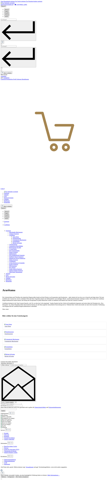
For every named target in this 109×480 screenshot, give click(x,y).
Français (7, 14)
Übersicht (3, 79)
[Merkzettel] (1, 68)
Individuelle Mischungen (16, 232)
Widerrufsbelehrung (9, 461)
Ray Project (12, 267)
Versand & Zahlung (9, 438)
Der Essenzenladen (14, 250)
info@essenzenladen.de (7, 4)
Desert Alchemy (13, 252)
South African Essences (15, 269)
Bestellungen (25, 79)
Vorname (3, 404)
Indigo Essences (13, 260)
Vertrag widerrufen (9, 439)
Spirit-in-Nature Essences (16, 270)
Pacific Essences (13, 264)
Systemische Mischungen (19, 240)
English (6, 11)
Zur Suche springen (20, 1)
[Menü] (2, 42)
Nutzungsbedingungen (55, 407)
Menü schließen (8, 73)
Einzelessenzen (17, 238)
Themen (8, 273)
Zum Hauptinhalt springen (8, 1)
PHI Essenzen (13, 266)
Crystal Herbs (13, 249)
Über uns (6, 434)
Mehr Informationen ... (53, 475)
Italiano (6, 16)
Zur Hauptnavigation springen (34, 1)
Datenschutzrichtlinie (40, 407)
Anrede (3, 402)
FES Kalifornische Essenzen (17, 255)
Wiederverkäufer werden (10, 452)
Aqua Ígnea (16, 237)
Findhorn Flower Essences (16, 256)
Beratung (6, 436)
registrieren (6, 77)
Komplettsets (16, 241)
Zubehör (8, 278)
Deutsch (7, 9)
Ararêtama (12, 235)
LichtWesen (12, 261)
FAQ (7, 275)
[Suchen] (18, 31)
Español (7, 13)
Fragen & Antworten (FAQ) (11, 449)
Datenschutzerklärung (10, 459)
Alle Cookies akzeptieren (22, 477)
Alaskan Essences (14, 234)
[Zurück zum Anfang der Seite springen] (2, 473)
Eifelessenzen (13, 253)
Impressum (7, 464)
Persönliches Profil (11, 79)
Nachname (4, 405)
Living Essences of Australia (17, 263)
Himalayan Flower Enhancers (17, 258)
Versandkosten (29, 467)
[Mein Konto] (1, 70)
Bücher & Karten (17, 243)
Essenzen (8, 230)
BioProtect (8, 279)
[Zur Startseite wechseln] (8, 3)
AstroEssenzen (13, 244)
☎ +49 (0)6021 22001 (21, 4)
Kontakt (6, 433)
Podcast (6, 448)
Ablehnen (3, 477)
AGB (5, 462)
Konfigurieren (11, 477)
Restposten (9, 281)
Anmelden (3, 76)
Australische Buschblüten (16, 246)
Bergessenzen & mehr (15, 247)
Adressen (19, 79)
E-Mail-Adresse (5, 365)
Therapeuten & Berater (10, 451)
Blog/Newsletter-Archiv (10, 446)
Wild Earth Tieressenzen (15, 272)
